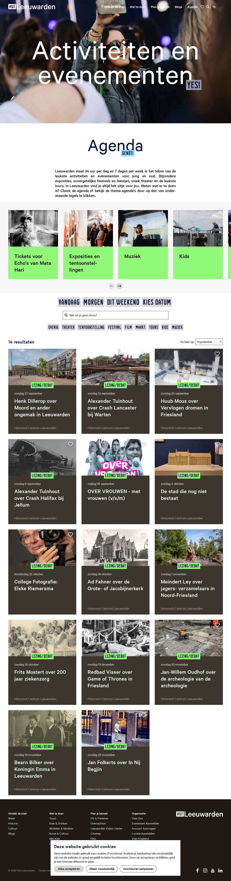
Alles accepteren (69, 869)
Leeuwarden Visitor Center (106, 828)
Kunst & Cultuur (59, 833)
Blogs (11, 833)
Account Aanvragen (144, 828)
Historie (13, 823)
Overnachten (98, 823)
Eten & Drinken (58, 823)
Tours (52, 818)
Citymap (96, 833)
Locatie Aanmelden (143, 833)
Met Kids (54, 838)
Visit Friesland (140, 838)
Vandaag (69, 302)
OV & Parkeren (99, 818)
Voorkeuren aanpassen (138, 869)
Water (11, 818)
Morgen (93, 302)
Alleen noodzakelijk (102, 869)
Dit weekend (123, 302)
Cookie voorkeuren (48, 870)
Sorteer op (187, 342)
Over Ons (137, 818)
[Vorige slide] (112, 286)
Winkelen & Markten (61, 828)
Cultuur (12, 828)
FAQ (93, 838)
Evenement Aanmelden (145, 823)
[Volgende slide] (119, 286)
